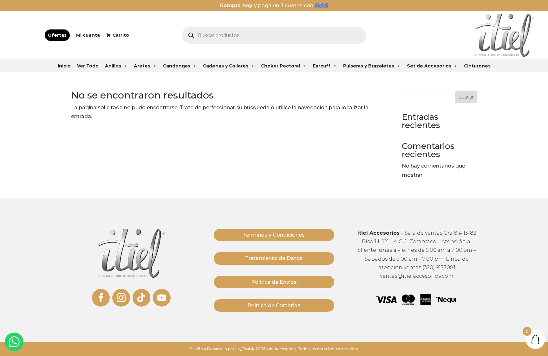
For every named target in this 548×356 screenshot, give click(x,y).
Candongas (176, 65)
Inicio (64, 65)
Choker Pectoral (280, 65)
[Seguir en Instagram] (121, 298)
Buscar (465, 97)
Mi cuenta (88, 35)
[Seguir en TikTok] (141, 298)
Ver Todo (88, 65)
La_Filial (242, 348)
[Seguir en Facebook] (101, 298)
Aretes (142, 65)
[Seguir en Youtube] (162, 298)
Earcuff (321, 65)
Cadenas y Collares (225, 65)
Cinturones (477, 65)
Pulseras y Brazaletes (368, 65)
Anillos (113, 65)
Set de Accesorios (429, 65)
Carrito (121, 35)
